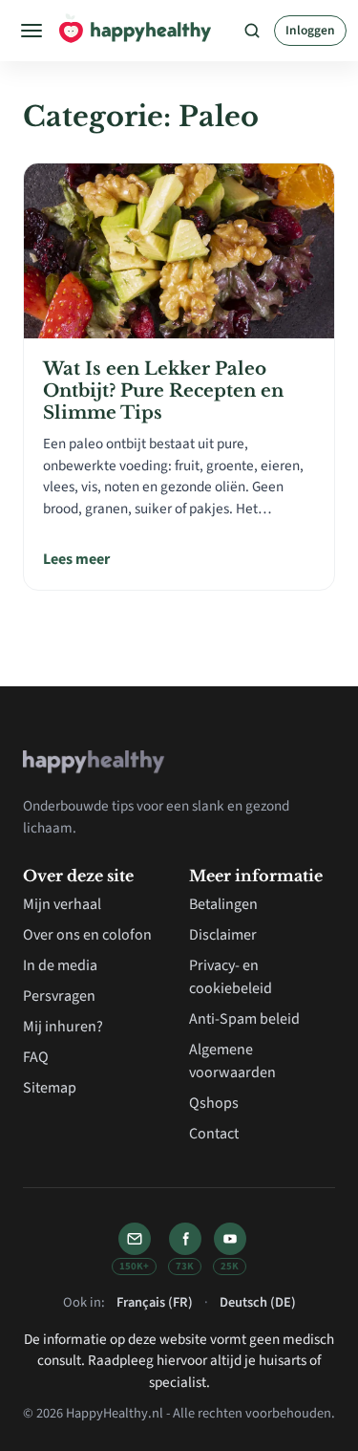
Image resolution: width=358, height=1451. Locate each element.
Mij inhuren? (63, 1026)
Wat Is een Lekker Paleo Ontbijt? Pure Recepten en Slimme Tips (163, 390)
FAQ (36, 1057)
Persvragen (59, 996)
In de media (60, 965)
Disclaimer (223, 934)
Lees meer (76, 559)
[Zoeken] (252, 30)
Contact (214, 1133)
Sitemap (49, 1087)
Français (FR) (154, 1302)
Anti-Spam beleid (244, 1018)
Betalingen (223, 904)
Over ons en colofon (87, 934)
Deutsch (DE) (258, 1302)
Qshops (214, 1103)
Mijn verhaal (62, 904)
